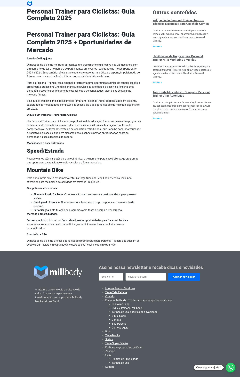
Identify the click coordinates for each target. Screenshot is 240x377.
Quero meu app (120, 304)
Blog (108, 331)
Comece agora (120, 327)
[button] (230, 367)
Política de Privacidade (125, 359)
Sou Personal (119, 323)
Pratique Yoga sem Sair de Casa (123, 347)
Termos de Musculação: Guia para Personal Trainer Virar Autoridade (181, 93)
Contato (109, 296)
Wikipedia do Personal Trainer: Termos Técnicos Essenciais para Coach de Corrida (181, 21)
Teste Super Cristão (116, 343)
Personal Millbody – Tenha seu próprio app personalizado (138, 300)
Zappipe (110, 351)
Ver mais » (157, 46)
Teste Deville (112, 335)
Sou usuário (119, 315)
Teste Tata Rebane (116, 292)
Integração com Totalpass (120, 288)
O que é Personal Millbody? (127, 308)
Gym (108, 355)
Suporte (109, 366)
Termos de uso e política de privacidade (134, 311)
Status (109, 339)
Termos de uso (120, 362)
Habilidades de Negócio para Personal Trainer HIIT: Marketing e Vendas (178, 58)
